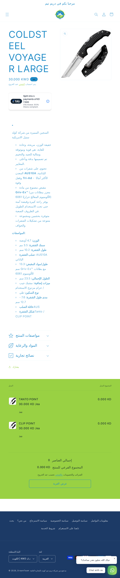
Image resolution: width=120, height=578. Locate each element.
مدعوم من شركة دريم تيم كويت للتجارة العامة (48, 570)
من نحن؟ (21, 520)
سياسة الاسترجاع (38, 520)
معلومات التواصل (99, 520)
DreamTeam (23, 570)
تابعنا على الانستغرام (69, 528)
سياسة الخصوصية (59, 520)
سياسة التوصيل (80, 520)
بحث (11, 520)
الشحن (22, 84)
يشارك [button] (15, 366)
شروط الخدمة (48, 528)
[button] (7, 14)
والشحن (58, 474)
